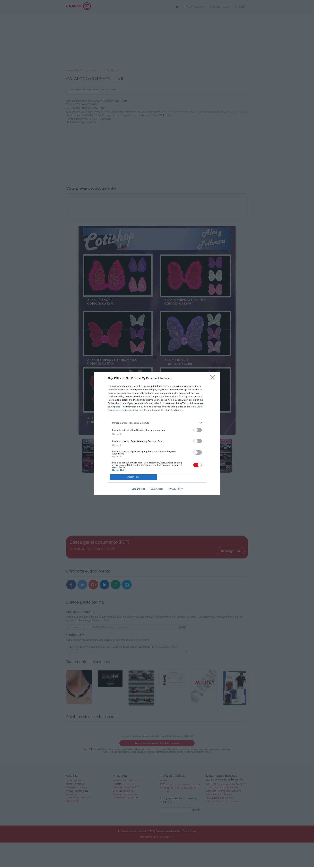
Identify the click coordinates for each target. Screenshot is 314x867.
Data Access (157, 488)
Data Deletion (138, 488)
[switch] (197, 430)
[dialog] (157, 433)
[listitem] (157, 422)
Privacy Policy (175, 488)
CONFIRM (133, 477)
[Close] (213, 378)
